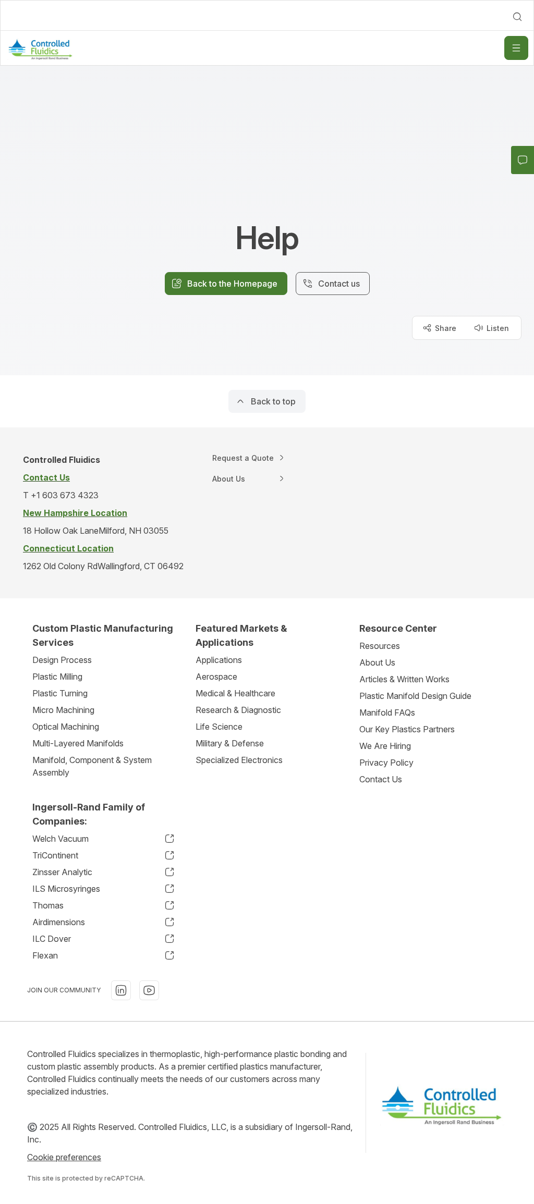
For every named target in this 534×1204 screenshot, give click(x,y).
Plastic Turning (60, 693)
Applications (219, 660)
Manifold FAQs (387, 712)
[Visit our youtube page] (149, 990)
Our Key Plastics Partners (407, 729)
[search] (517, 17)
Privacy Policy (386, 762)
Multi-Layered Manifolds (78, 743)
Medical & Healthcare (235, 693)
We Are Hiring (385, 746)
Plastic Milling (57, 676)
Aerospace (216, 676)
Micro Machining (63, 710)
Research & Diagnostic (238, 710)
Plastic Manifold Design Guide (415, 696)
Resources (379, 646)
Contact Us (380, 779)
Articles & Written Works (404, 679)
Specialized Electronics (239, 760)
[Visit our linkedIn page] (121, 990)
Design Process (62, 660)
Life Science (219, 726)
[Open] (516, 48)
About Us (377, 662)
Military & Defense (230, 743)
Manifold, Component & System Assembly (92, 766)
